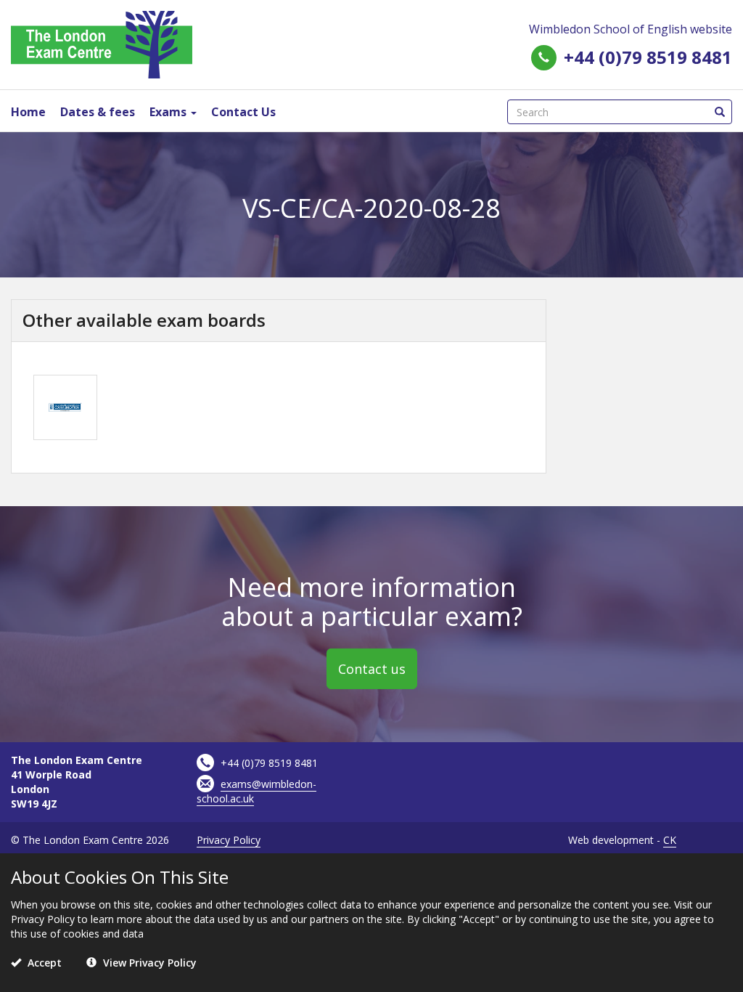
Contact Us (243, 112)
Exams (169, 112)
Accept (43, 962)
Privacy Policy (228, 840)
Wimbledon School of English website (630, 29)
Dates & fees (97, 112)
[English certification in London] (101, 43)
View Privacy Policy (148, 962)
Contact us (372, 669)
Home (28, 112)
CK (669, 840)
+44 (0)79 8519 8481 (648, 57)
